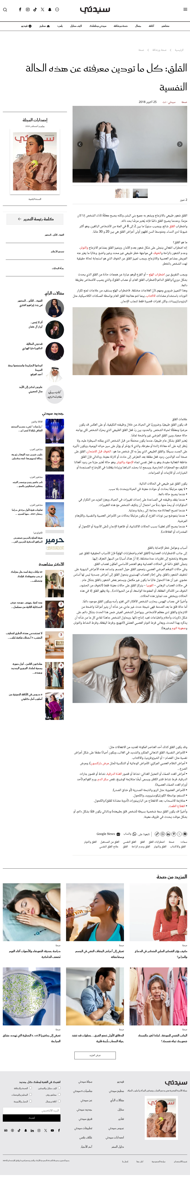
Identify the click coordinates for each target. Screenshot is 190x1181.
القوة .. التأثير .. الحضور (54, 235)
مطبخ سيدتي (116, 1091)
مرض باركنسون (100, 763)
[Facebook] (20, 10)
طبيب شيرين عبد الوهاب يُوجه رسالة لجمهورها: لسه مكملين (27, 457)
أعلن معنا (140, 1161)
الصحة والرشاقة (21, 1088)
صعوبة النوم (178, 628)
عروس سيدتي (116, 1128)
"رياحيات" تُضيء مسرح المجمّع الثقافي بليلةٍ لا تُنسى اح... (26, 429)
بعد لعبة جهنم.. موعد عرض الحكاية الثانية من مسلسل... (26, 605)
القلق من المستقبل (109, 842)
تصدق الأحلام (57, 252)
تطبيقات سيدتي (83, 1128)
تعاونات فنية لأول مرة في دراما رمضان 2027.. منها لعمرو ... (27, 512)
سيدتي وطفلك (97, 26)
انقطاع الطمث (177, 806)
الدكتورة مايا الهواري (32, 348)
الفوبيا (149, 585)
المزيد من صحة (172, 877)
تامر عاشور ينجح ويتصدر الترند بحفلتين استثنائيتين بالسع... (27, 484)
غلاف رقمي (85, 1137)
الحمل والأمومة (21, 1102)
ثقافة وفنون (36, 422)
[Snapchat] (49, 10)
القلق (172, 226)
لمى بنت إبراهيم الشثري (30, 305)
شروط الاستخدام (180, 1161)
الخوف (157, 253)
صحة (184, 102)
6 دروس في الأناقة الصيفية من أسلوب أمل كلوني (25, 696)
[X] (42, 10)
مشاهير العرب (36, 449)
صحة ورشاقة (121, 26)
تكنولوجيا (37, 533)
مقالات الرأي (54, 293)
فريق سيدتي (85, 1119)
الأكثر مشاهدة (51, 564)
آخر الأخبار (86, 1147)
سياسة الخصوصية (159, 1161)
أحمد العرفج (36, 374)
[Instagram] (27, 10)
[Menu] (185, 9)
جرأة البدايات (58, 268)
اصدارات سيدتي (115, 1137)
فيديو (24, 26)
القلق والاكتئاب (178, 846)
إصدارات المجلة (35, 120)
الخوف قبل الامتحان (99, 451)
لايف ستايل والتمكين (47, 1088)
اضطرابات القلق (157, 842)
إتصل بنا (125, 1161)
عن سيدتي (86, 1100)
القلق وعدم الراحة (141, 846)
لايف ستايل (76, 26)
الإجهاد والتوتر (125, 462)
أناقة (151, 26)
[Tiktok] (35, 10)
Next (80, 144)
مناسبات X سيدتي (82, 1091)
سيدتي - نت (169, 102)
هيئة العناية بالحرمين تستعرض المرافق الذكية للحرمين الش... (27, 540)
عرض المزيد (95, 1055)
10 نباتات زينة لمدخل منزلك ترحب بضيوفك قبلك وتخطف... (26, 576)
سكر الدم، (102, 779)
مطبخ (42, 26)
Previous (180, 144)
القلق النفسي (129, 842)
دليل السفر (118, 1147)
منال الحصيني (35, 391)
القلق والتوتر (90, 842)
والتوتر (84, 248)
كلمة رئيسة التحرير (38, 219)
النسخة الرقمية (35, 199)
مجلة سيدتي (85, 1081)
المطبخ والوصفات (20, 1095)
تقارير (121, 1119)
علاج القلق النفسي (108, 846)
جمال (138, 26)
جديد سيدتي (53, 413)
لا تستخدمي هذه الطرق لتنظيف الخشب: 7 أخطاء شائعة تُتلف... (24, 635)
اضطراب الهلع (157, 274)
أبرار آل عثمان (35, 327)
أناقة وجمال (51, 1102)
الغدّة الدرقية (114, 774)
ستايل (121, 1109)
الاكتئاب (151, 296)
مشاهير (165, 26)
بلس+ (60, 26)
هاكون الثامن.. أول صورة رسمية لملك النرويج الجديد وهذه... (26, 668)
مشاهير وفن (51, 1095)
